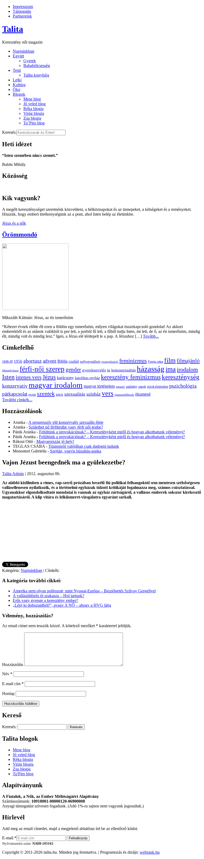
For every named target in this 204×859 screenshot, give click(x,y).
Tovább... (151, 336)
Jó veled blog (34, 104)
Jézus (49, 377)
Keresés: (9, 132)
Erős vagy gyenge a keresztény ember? (45, 600)
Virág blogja (33, 113)
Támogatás (22, 11)
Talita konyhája (36, 75)
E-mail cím (13, 683)
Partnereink (22, 16)
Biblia (62, 361)
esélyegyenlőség (90, 361)
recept (32, 394)
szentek (46, 393)
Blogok (19, 94)
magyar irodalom (56, 385)
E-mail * (9, 838)
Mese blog (32, 99)
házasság (150, 368)
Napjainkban (23, 51)
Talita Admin (13, 473)
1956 (18, 361)
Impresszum (23, 6)
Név (7, 674)
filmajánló (188, 361)
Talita (12, 29)
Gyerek (29, 60)
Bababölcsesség (36, 65)
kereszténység (180, 376)
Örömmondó (19, 234)
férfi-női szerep (42, 369)
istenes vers (28, 377)
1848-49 (7, 361)
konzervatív (15, 386)
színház (93, 394)
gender (73, 369)
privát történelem (157, 386)
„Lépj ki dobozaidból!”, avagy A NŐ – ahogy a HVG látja (62, 605)
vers (107, 393)
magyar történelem (99, 386)
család (74, 361)
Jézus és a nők (14, 223)
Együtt (18, 56)
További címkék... (17, 399)
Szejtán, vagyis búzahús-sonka (75, 451)
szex (59, 394)
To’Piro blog (34, 123)
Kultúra (19, 84)
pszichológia (183, 386)
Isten (8, 377)
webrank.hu (150, 852)
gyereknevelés (94, 370)
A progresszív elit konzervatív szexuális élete (65, 422)
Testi (17, 70)
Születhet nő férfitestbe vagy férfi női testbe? (66, 427)
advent (49, 361)
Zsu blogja (32, 118)
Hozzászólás (12, 664)
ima (170, 369)
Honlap (8, 693)
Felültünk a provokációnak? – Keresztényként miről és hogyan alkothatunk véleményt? (112, 432)
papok (142, 386)
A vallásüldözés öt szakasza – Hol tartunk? (48, 595)
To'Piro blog (23, 774)
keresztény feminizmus (131, 376)
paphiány (131, 386)
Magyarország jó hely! (55, 441)
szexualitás (74, 394)
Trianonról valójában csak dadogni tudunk (83, 446)
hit (108, 370)
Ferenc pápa (155, 361)
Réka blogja (33, 108)
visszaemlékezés (124, 394)
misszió (120, 386)
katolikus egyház (87, 378)
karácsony (65, 377)
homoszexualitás (123, 370)
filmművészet (10, 370)
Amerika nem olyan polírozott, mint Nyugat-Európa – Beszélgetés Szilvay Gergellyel (84, 591)
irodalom (187, 369)
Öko (16, 89)
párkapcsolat (14, 394)
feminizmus (133, 360)
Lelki (17, 80)
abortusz (32, 361)
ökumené (143, 394)
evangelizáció (109, 361)
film (170, 360)
